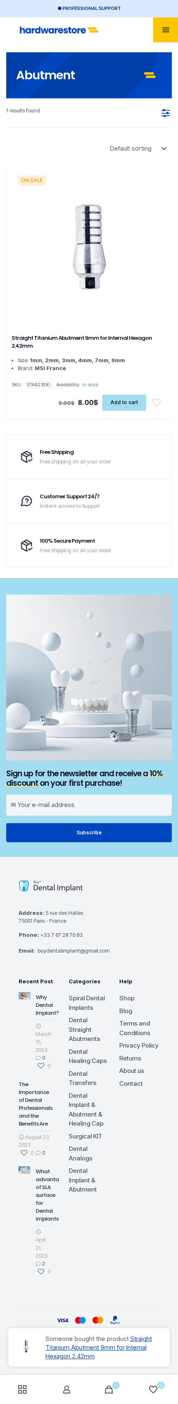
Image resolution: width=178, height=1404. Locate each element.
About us (131, 1071)
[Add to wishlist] (157, 202)
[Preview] (157, 215)
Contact (131, 1083)
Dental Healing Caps (88, 1056)
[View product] (157, 190)
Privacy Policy (139, 1045)
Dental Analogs (80, 1153)
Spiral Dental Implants (87, 1003)
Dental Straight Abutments (84, 1029)
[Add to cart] (157, 178)
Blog (125, 1011)
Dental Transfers (82, 1078)
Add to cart (124, 402)
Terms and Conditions (134, 1028)
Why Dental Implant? (47, 1005)
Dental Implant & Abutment (83, 1180)
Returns (130, 1058)
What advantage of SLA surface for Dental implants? (50, 1195)
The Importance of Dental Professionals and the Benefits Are (35, 1104)
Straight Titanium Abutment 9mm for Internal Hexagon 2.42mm (99, 1347)
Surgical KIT (85, 1136)
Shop (127, 998)
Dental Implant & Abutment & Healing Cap (86, 1110)
